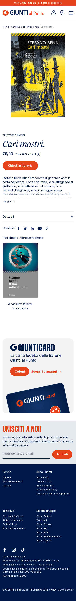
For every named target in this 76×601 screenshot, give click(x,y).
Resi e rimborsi (44, 485)
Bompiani (41, 520)
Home (6, 26)
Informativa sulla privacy (43, 589)
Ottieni (20, 371)
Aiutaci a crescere (13, 520)
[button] (70, 12)
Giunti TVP (42, 532)
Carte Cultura (10, 524)
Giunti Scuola (44, 524)
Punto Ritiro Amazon (14, 528)
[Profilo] (53, 12)
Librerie (7, 477)
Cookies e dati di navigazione (52, 493)
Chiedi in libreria (20, 165)
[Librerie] (62, 12)
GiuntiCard (42, 477)
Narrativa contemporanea (25, 26)
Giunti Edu (42, 528)
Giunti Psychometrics (48, 536)
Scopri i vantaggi (44, 371)
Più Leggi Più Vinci (13, 516)
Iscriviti (62, 454)
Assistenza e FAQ (12, 481)
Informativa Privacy (46, 489)
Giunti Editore (44, 516)
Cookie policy (66, 589)
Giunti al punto (13, 589)
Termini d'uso (43, 481)
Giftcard (7, 485)
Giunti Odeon (43, 540)
